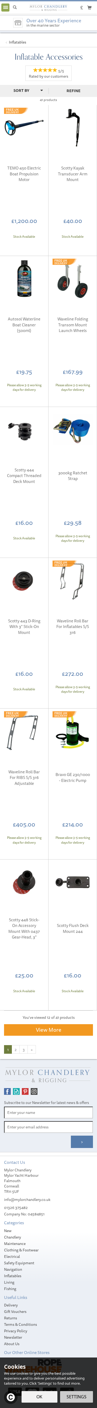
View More (48, 1030)
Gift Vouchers (15, 1311)
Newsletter (13, 1337)
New (8, 1230)
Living (9, 1282)
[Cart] (89, 7)
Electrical (12, 1256)
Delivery (11, 1305)
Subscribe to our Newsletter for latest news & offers (46, 1102)
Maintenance (15, 1243)
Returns (10, 1318)
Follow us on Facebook (7, 1091)
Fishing (10, 1288)
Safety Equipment (19, 1263)
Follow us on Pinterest (25, 1091)
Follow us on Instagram (34, 1091)
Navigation (13, 1269)
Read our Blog (16, 1091)
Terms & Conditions (20, 1324)
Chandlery (12, 1237)
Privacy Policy (15, 1331)
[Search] (15, 7)
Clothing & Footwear (21, 1250)
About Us (11, 1343)
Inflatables (12, 1276)
